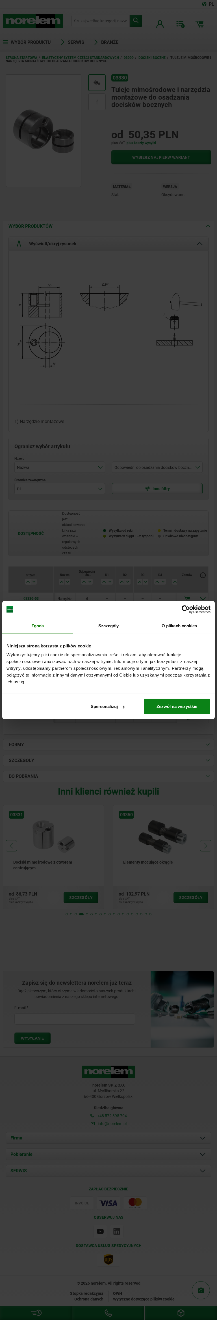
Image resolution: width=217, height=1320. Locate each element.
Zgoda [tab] (37, 625)
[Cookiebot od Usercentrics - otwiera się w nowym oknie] (186, 609)
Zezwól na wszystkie (177, 706)
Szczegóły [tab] (108, 625)
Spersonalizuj (104, 706)
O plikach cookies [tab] (179, 625)
